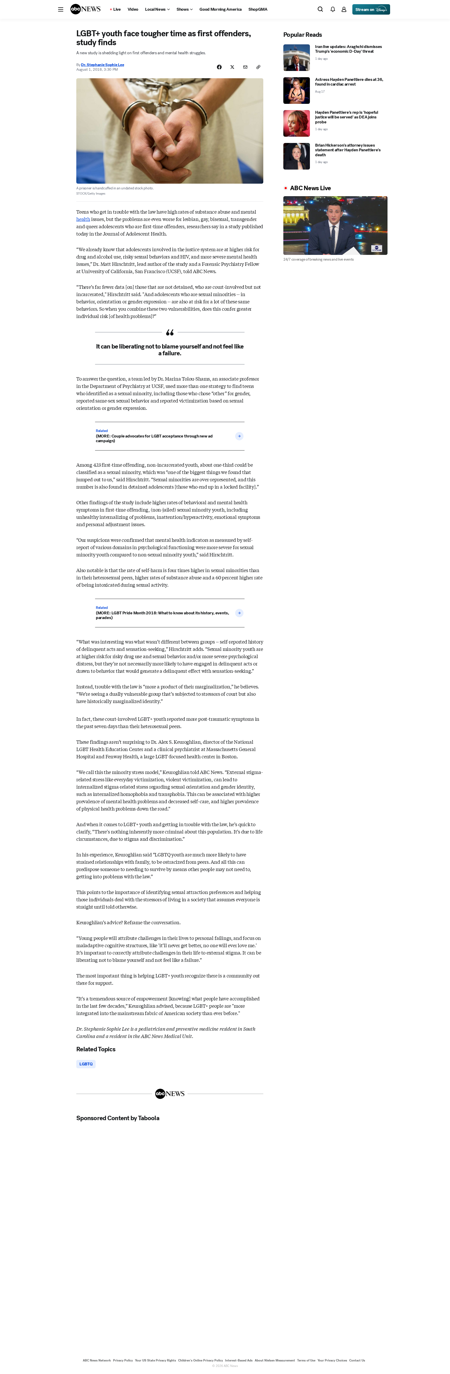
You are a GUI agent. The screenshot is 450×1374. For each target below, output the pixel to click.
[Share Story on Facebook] (219, 67)
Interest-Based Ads (239, 1360)
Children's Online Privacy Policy (200, 1360)
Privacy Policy (123, 1360)
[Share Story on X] (232, 67)
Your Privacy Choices (332, 1360)
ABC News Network (97, 1360)
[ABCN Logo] (85, 9)
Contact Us (357, 1360)
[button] (60, 9)
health (83, 218)
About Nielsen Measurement (275, 1360)
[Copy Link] (258, 67)
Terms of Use (306, 1360)
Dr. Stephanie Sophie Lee (102, 64)
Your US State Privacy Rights (155, 1360)
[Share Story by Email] (245, 67)
